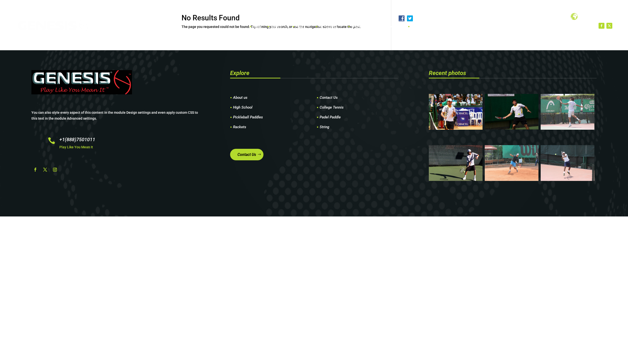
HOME (257, 26)
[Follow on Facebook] (601, 26)
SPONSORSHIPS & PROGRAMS (374, 26)
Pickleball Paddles (248, 117)
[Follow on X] (609, 26)
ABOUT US (419, 26)
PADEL (300, 26)
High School (242, 108)
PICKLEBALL (328, 26)
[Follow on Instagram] (55, 170)
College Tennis (332, 108)
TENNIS (276, 26)
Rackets (239, 127)
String (324, 127)
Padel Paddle (330, 117)
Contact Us (329, 98)
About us (240, 98)
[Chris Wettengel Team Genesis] (511, 128)
